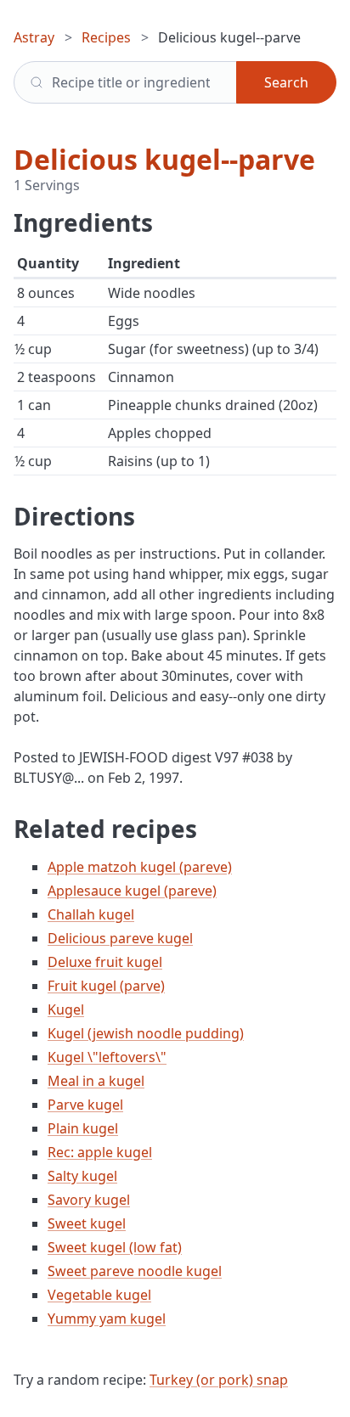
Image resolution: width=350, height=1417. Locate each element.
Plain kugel (83, 1128)
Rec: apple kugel (100, 1152)
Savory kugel (89, 1199)
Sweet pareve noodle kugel (135, 1271)
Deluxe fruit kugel (105, 962)
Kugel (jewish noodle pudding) (146, 1033)
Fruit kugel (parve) (106, 985)
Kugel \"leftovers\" (107, 1057)
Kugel (66, 1009)
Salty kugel (82, 1176)
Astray (34, 37)
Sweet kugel (87, 1223)
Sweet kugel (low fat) (115, 1247)
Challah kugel (91, 914)
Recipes (106, 37)
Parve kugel (85, 1104)
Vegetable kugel (99, 1294)
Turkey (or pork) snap (219, 1379)
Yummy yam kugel (107, 1318)
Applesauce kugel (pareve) (132, 890)
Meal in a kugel (96, 1080)
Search (286, 82)
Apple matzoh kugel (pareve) (140, 867)
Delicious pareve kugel (120, 938)
